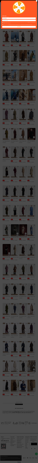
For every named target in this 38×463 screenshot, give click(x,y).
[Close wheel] (37, 1)
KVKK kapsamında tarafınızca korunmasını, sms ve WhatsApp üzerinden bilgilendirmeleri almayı (20, 24)
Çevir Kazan (19, 26)
